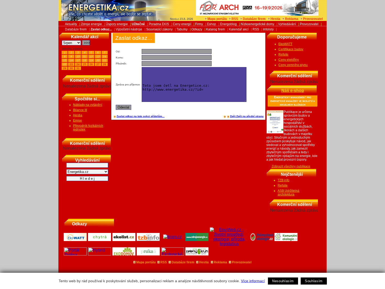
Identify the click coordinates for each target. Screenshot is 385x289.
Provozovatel (313, 19)
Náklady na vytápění (87, 105)
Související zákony (159, 29)
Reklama (291, 19)
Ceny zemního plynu (293, 65)
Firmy (199, 24)
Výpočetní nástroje (129, 29)
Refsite (283, 54)
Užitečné (138, 24)
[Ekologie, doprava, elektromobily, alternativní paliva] (99, 254)
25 (84, 64)
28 (104, 64)
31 (78, 68)
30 (71, 68)
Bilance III (80, 110)
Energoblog (228, 24)
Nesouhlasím (283, 281)
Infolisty (268, 29)
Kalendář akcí (239, 29)
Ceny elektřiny (288, 60)
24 (78, 64)
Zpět (233, 116)
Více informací (253, 281)
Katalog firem (215, 29)
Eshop (211, 24)
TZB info (283, 180)
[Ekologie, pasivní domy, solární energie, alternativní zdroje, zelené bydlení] (172, 254)
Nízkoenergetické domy (257, 24)
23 (71, 64)
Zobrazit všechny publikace (291, 166)
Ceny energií (182, 24)
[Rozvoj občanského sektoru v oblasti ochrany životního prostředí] (197, 254)
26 (91, 64)
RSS (235, 19)
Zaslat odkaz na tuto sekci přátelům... (140, 116)
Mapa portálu (217, 19)
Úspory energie (117, 24)
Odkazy (196, 29)
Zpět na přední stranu (249, 116)
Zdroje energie (91, 24)
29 (64, 68)
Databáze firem (254, 19)
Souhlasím (314, 281)
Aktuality (71, 24)
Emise (77, 120)
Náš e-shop (292, 90)
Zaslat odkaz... (101, 29)
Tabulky (182, 29)
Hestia (275, 19)
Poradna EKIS (159, 24)
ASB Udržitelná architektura (288, 192)
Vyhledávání (287, 24)
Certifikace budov (290, 49)
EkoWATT (285, 44)
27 (98, 64)
